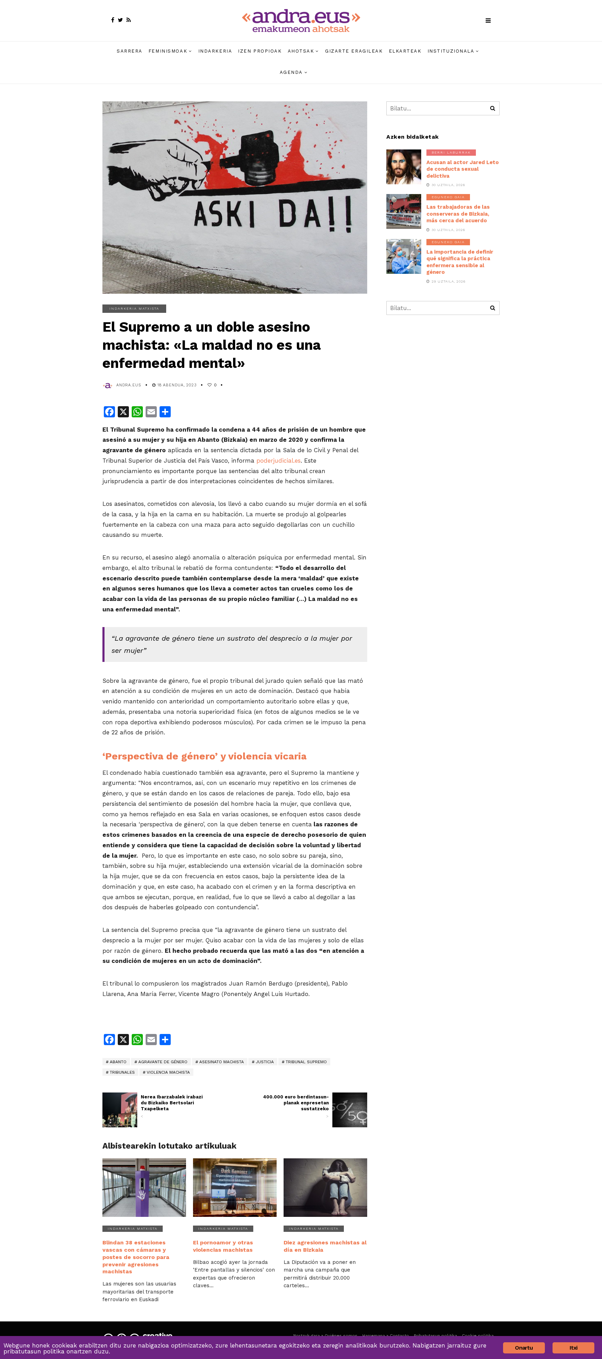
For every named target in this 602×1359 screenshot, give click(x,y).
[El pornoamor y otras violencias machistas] (235, 1187)
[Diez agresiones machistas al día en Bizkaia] (325, 1187)
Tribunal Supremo (306, 1061)
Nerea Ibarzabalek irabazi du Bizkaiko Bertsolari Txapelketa (172, 1106)
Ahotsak (301, 51)
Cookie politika (478, 1335)
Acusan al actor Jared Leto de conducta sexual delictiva (462, 169)
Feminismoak (167, 51)
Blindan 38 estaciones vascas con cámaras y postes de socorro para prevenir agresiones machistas (135, 1257)
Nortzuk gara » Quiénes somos (325, 1335)
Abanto (118, 1061)
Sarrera (129, 51)
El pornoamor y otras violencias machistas (223, 1246)
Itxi (574, 1347)
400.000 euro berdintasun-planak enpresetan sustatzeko (296, 1106)
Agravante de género (162, 1061)
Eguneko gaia (448, 197)
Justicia (265, 1061)
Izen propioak (259, 51)
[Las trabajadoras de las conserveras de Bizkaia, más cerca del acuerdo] (403, 211)
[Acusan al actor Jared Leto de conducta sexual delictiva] (403, 166)
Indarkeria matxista (134, 308)
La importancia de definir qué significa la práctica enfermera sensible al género (459, 262)
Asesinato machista (221, 1061)
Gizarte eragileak (354, 51)
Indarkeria (215, 51)
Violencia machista (168, 1072)
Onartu (524, 1347)
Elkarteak (405, 51)
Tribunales (122, 1072)
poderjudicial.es (278, 460)
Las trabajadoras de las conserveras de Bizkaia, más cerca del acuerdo (458, 214)
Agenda (291, 72)
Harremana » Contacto (385, 1335)
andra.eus (128, 385)
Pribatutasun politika (435, 1335)
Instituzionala (450, 51)
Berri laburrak (451, 152)
